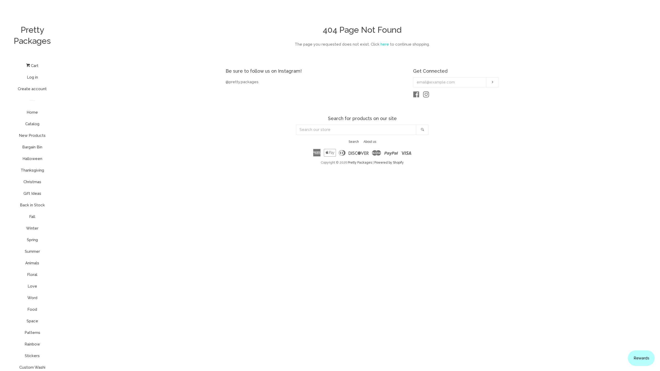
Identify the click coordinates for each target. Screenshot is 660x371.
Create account (32, 89)
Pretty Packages (32, 35)
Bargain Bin (32, 147)
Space (32, 321)
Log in (32, 77)
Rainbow (32, 344)
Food (32, 309)
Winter (32, 228)
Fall (32, 216)
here (385, 44)
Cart (34, 65)
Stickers (32, 355)
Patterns (32, 332)
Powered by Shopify (389, 162)
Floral (32, 274)
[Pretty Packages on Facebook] (416, 95)
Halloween (32, 158)
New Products (32, 135)
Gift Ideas (32, 193)
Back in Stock (32, 205)
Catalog (32, 124)
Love (32, 286)
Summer (32, 251)
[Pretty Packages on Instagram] (426, 95)
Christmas (32, 182)
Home (32, 112)
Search (354, 142)
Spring (32, 240)
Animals (32, 263)
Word (32, 298)
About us (370, 142)
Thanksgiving (32, 170)
